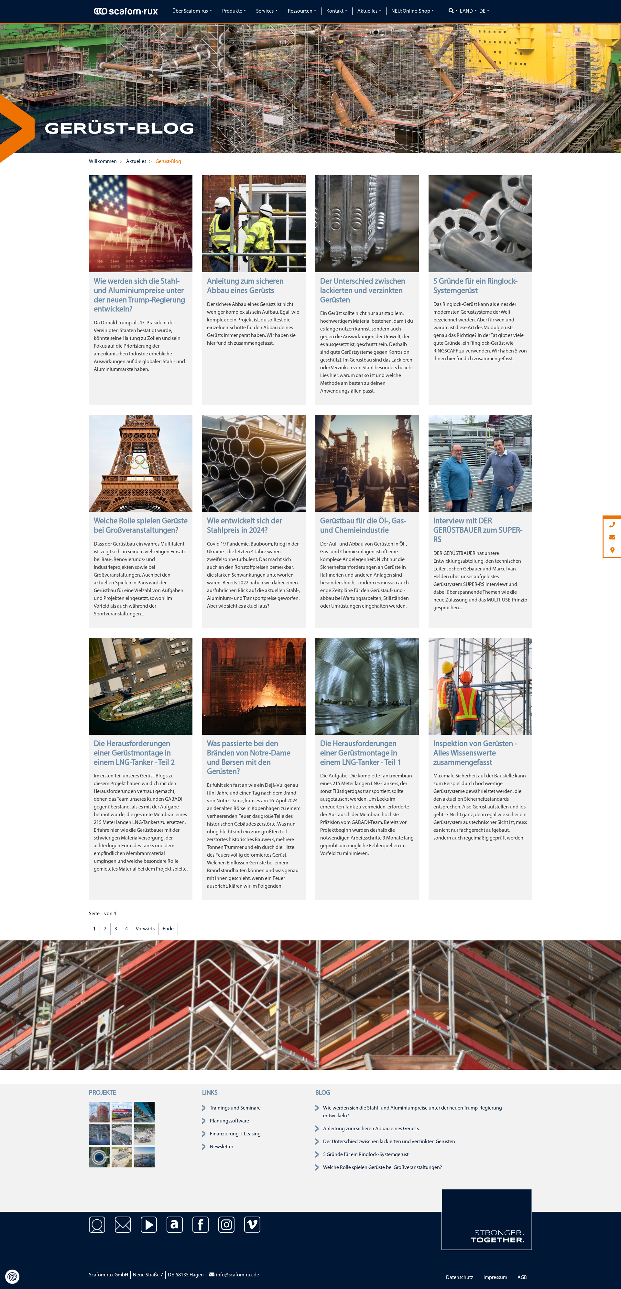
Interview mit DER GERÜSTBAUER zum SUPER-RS (477, 530)
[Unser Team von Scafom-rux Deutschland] (97, 1229)
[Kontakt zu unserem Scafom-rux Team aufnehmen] (123, 1229)
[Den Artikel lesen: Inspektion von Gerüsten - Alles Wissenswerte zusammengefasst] (480, 686)
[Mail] (612, 538)
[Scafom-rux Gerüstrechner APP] (175, 1229)
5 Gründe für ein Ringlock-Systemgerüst (366, 1154)
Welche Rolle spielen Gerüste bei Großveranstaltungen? (382, 1167)
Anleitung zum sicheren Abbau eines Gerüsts (371, 1129)
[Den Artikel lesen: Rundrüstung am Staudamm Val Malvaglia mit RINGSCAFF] (99, 1157)
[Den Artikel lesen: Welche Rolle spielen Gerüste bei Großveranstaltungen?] (140, 463)
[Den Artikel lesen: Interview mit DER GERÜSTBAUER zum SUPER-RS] (480, 463)
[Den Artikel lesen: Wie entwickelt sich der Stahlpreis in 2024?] (254, 463)
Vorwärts (145, 929)
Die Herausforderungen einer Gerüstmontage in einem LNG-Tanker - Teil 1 (360, 753)
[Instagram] (226, 1229)
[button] (21, 88)
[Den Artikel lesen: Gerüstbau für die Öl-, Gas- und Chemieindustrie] (367, 463)
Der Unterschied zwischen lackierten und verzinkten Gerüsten (362, 291)
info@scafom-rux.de (237, 1275)
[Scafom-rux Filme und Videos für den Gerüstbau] (149, 1229)
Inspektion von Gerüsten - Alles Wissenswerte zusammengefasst (475, 753)
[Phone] (612, 525)
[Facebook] (200, 1229)
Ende (168, 929)
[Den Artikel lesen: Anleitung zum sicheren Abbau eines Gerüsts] (254, 223)
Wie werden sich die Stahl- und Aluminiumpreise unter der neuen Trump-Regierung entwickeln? (412, 1112)
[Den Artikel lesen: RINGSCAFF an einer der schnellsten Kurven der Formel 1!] (122, 1112)
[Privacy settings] (12, 1276)
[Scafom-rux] (126, 11)
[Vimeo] (252, 1229)
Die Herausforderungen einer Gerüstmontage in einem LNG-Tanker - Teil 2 (134, 753)
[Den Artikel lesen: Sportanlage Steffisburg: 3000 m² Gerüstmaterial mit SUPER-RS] (122, 1157)
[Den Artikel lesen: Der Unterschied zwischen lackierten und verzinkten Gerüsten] (367, 223)
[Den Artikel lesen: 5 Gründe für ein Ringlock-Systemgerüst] (480, 223)
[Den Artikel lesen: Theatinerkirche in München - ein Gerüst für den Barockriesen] (99, 1112)
